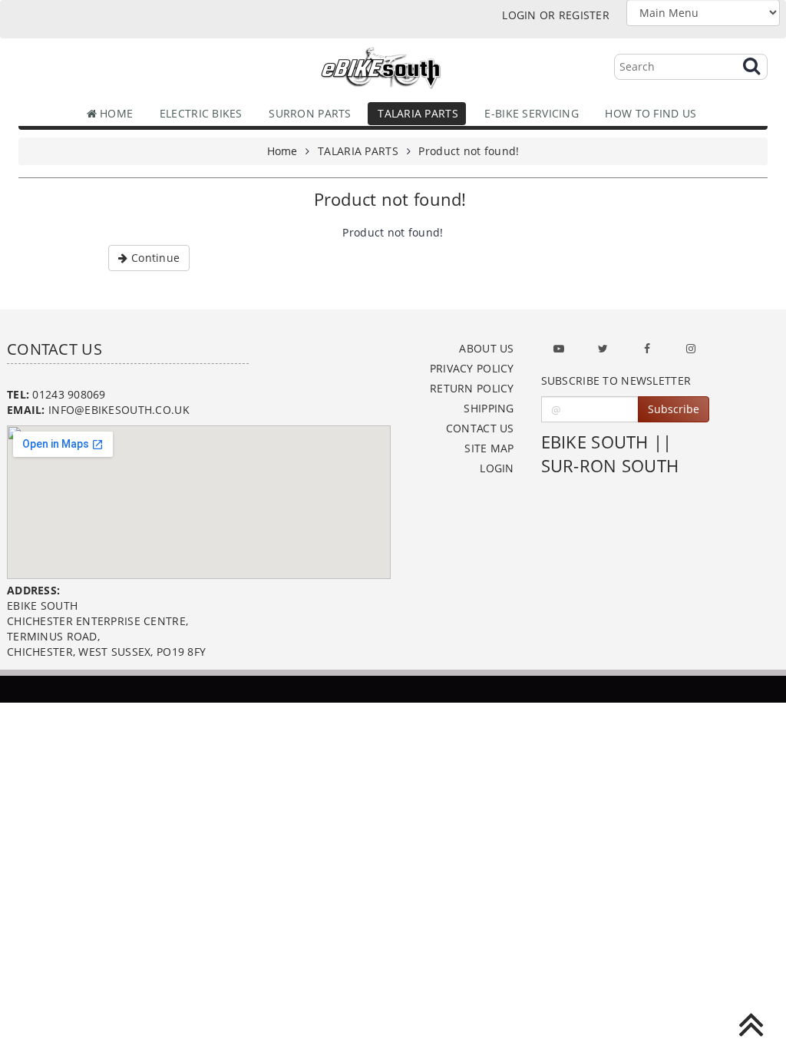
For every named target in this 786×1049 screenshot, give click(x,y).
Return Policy (472, 388)
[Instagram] (690, 348)
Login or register (555, 15)
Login (497, 468)
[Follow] (603, 348)
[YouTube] (558, 348)
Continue (154, 257)
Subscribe (673, 409)
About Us (486, 348)
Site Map (489, 448)
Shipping (489, 408)
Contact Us (480, 428)
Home (115, 113)
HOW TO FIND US (647, 113)
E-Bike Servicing (528, 113)
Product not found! (468, 151)
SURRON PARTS (307, 113)
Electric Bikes (197, 113)
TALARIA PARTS (415, 113)
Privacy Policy (472, 368)
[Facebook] (647, 348)
